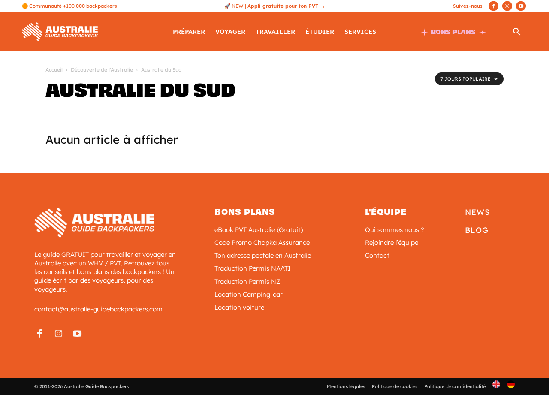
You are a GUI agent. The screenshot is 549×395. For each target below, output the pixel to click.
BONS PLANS (453, 32)
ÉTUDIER (319, 32)
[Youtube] (521, 6)
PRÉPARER (189, 32)
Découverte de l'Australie (102, 69)
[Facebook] (493, 6)
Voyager (230, 32)
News (477, 212)
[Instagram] (507, 6)
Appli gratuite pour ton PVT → (286, 6)
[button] (517, 32)
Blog (477, 230)
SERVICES (360, 32)
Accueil (54, 69)
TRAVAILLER (275, 32)
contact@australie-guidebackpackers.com (98, 309)
